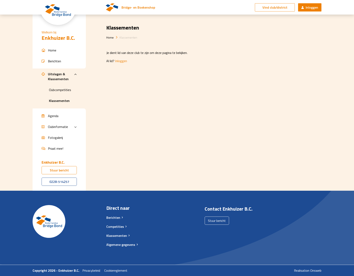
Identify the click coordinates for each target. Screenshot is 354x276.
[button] (59, 50)
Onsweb (315, 270)
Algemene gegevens (120, 244)
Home (110, 37)
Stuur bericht (59, 170)
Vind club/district (274, 7)
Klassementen (128, 37)
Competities (115, 226)
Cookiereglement (115, 270)
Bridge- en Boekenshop (138, 7)
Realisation (301, 270)
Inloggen (311, 7)
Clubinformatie (58, 126)
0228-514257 (59, 181)
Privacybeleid (91, 270)
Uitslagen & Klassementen (58, 76)
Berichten (113, 217)
